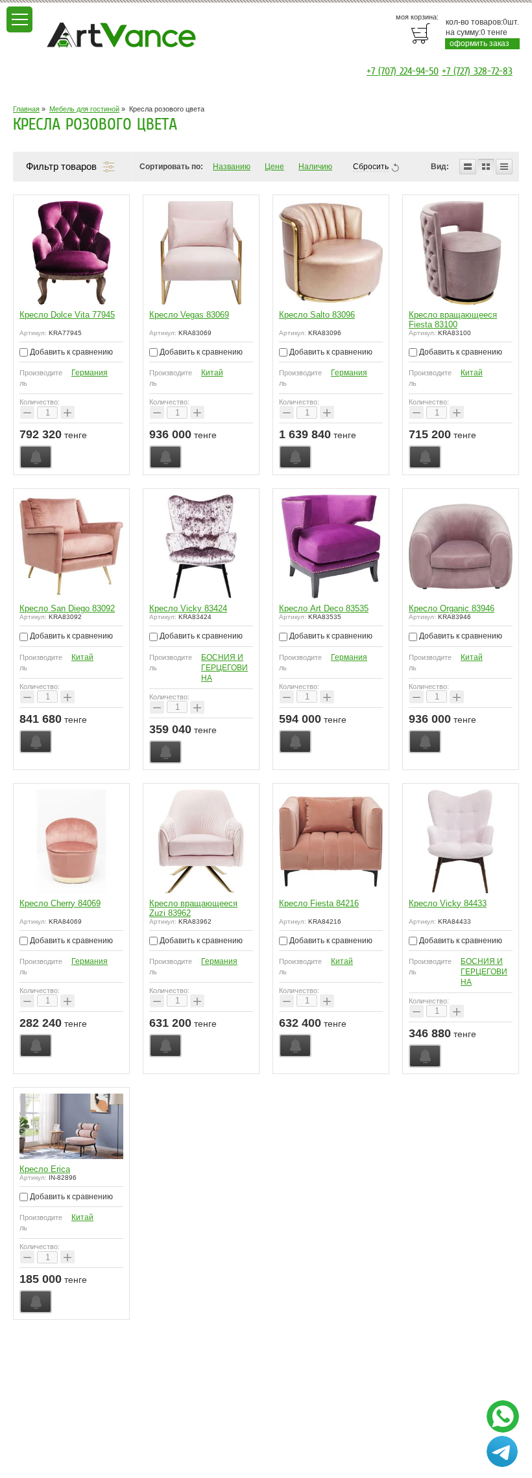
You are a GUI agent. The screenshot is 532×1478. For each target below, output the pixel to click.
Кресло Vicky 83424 (188, 608)
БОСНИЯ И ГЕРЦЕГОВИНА (224, 668)
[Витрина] (486, 166)
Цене (274, 166)
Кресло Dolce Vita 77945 (67, 315)
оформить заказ (479, 43)
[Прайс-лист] (504, 166)
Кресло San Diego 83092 (67, 608)
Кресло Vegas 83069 (189, 315)
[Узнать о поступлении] (35, 457)
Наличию (315, 166)
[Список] (467, 166)
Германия (89, 372)
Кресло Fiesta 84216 (319, 903)
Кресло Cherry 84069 (60, 903)
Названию (231, 166)
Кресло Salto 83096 (317, 315)
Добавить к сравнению (70, 352)
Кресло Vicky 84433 (448, 903)
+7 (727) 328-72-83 (477, 71)
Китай (212, 372)
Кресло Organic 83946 (451, 608)
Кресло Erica (44, 1169)
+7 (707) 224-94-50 (403, 71)
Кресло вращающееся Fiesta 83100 (453, 319)
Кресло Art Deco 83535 (324, 608)
